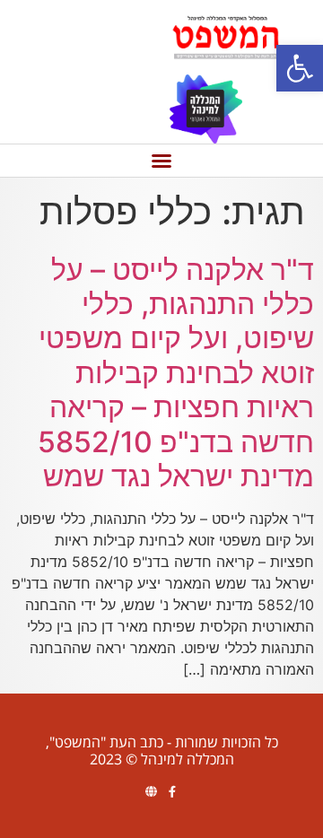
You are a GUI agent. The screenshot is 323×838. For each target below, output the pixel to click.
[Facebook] (172, 792)
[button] (299, 68)
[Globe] (151, 792)
